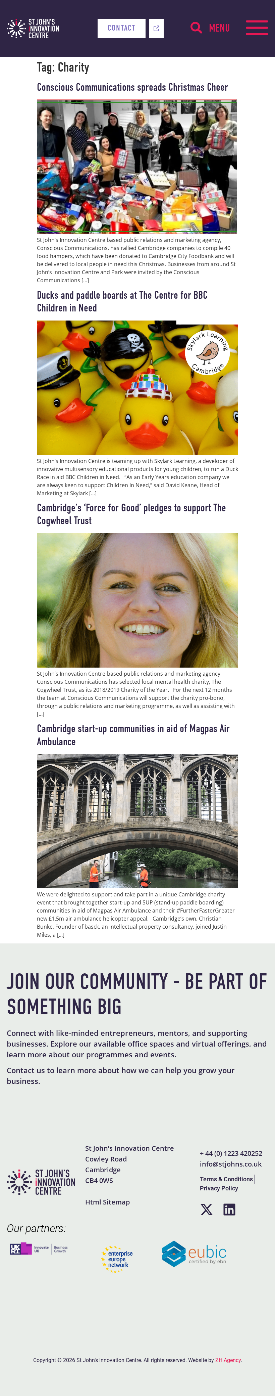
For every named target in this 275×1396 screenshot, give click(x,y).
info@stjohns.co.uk (231, 1164)
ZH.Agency (228, 1360)
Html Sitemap (107, 1202)
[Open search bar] (196, 28)
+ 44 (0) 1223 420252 (231, 1153)
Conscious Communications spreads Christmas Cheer (132, 87)
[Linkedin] (229, 1209)
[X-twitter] (206, 1209)
